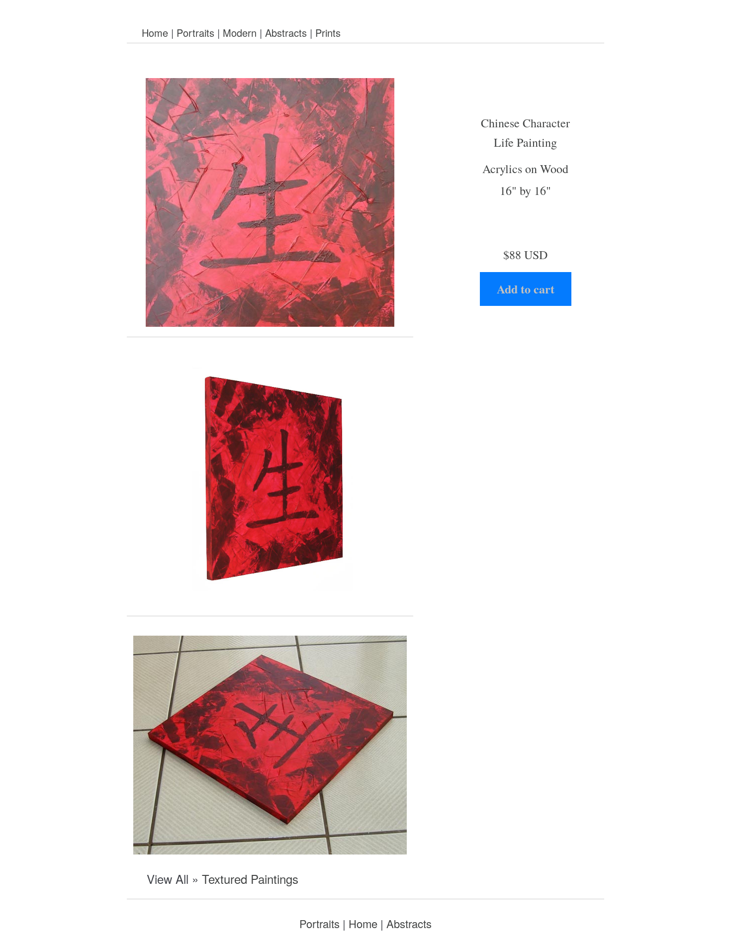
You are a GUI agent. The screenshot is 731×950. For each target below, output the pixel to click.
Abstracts (286, 32)
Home (155, 32)
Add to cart (525, 288)
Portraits (195, 32)
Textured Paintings (250, 878)
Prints (328, 32)
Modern (240, 32)
